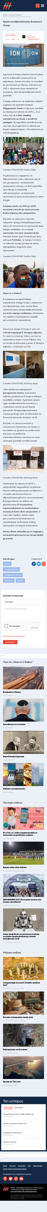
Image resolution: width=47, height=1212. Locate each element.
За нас (5, 1166)
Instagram (16, 1179)
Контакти (13, 1166)
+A (13, 39)
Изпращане (10, 642)
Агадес (20, 580)
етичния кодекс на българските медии (23, 1191)
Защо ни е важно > (15, 15)
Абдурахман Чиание (13, 575)
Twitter (10, 1179)
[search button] (38, 6)
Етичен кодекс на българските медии (14, 1169)
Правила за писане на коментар (14, 636)
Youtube (21, 1179)
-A (18, 39)
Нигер (7, 564)
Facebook (5, 1179)
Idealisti (6, 1189)
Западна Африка (11, 569)
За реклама (21, 1166)
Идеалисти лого (7, 5)
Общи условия (37, 1166)
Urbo (29, 1166)
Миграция (9, 580)
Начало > (6, 15)
